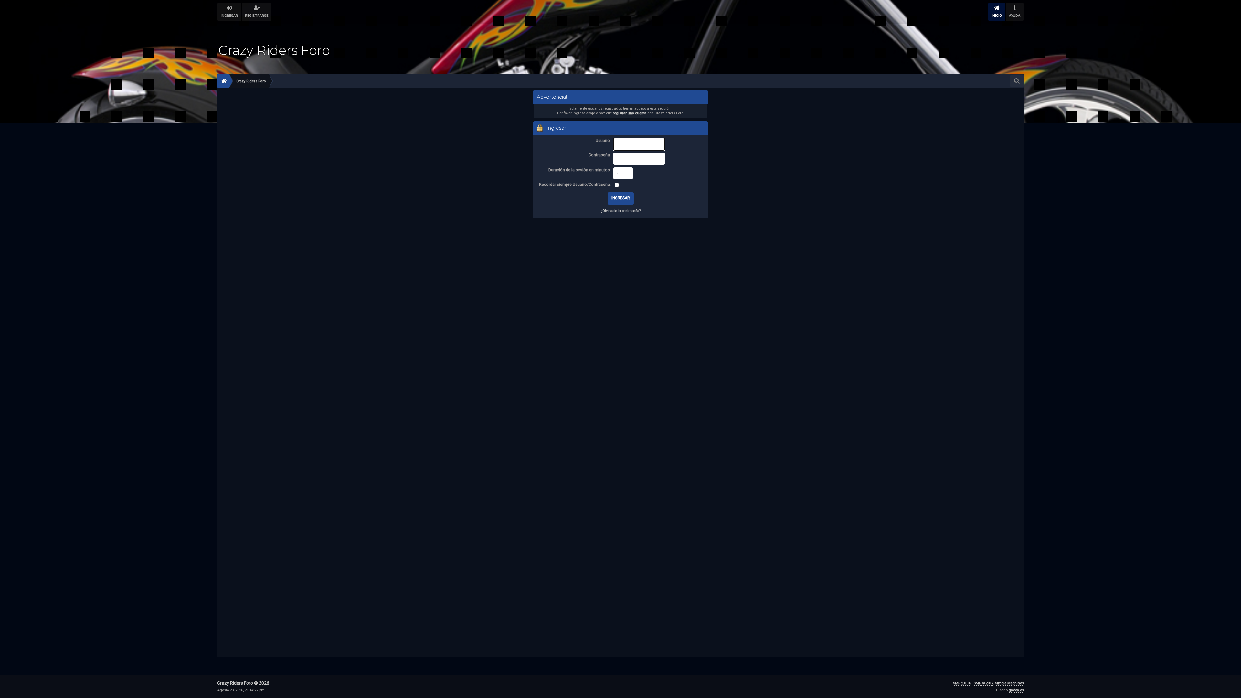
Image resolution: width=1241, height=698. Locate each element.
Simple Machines (1009, 683)
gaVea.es (1016, 690)
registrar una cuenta (629, 113)
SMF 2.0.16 (962, 683)
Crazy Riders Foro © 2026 (243, 683)
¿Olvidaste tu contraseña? (621, 211)
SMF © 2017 (983, 683)
